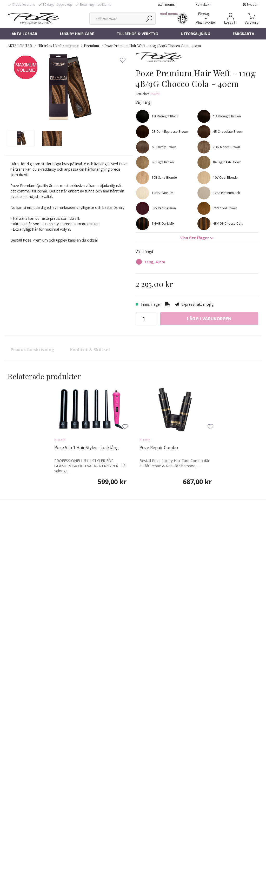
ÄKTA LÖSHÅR (24, 33)
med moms (169, 13)
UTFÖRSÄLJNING (195, 33)
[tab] (21, 138)
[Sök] (149, 18)
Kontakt (202, 4)
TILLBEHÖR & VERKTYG (137, 33)
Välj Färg (143, 102)
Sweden (252, 4)
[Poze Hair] (34, 18)
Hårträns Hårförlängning (57, 45)
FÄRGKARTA (243, 33)
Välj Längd (144, 251)
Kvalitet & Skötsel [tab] (90, 349)
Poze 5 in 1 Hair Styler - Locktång (86, 447)
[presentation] (21, 138)
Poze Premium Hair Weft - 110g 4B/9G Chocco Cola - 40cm (152, 45)
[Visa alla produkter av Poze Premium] (159, 59)
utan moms (166, 4)
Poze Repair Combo (158, 447)
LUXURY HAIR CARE (77, 33)
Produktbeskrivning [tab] (33, 349)
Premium (91, 45)
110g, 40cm (154, 261)
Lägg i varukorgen (209, 319)
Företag (204, 13)
